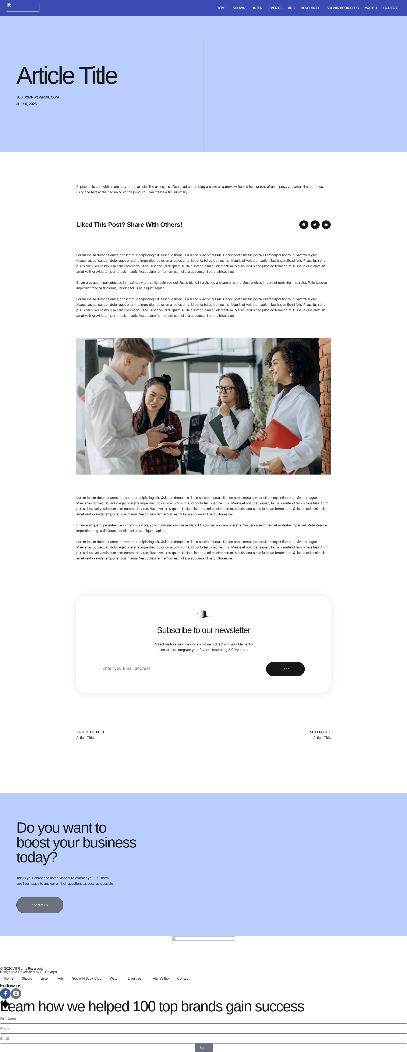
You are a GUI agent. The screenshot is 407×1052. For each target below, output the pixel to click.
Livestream (136, 978)
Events (275, 8)
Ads (291, 8)
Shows (239, 8)
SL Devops (48, 972)
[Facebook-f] (5, 993)
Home (221, 8)
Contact (391, 8)
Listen (256, 8)
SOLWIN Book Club (343, 8)
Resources (310, 8)
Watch (371, 8)
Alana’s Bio (161, 978)
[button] (303, 224)
